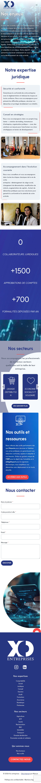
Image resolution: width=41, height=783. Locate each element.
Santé (21, 722)
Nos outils (20, 753)
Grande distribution (20, 735)
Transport (20, 733)
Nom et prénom (7, 502)
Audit (20, 694)
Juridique (20, 686)
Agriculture (20, 716)
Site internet (25, 774)
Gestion (20, 692)
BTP (20, 719)
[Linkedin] (24, 667)
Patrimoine (20, 705)
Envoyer (7, 563)
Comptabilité (20, 681)
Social (21, 684)
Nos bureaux (20, 751)
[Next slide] (38, 386)
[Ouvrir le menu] (36, 5)
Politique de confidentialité (14, 780)
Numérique (20, 703)
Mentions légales (30, 780)
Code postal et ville (8, 512)
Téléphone (5, 522)
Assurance (20, 700)
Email (3, 532)
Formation (20, 697)
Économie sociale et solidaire (21, 738)
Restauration (20, 724)
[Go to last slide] (3, 386)
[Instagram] (16, 667)
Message (5, 542)
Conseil (20, 689)
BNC (20, 727)
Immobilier (20, 730)
